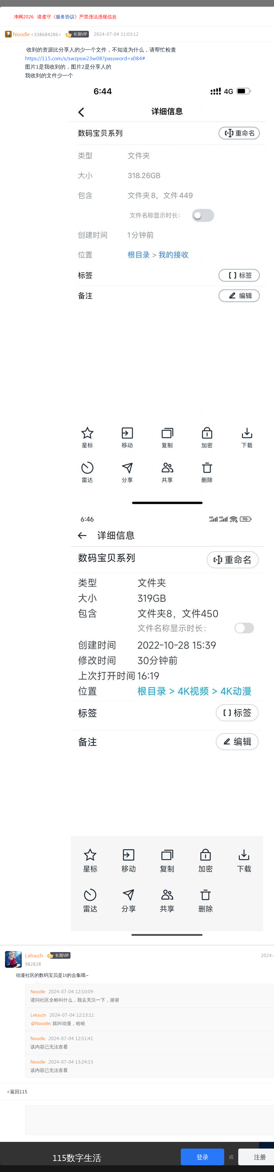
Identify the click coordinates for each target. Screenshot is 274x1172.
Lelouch (34, 955)
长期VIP (80, 33)
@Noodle (40, 1023)
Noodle (37, 991)
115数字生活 (76, 1157)
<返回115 (17, 1091)
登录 (202, 1157)
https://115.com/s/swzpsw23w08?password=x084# (85, 58)
